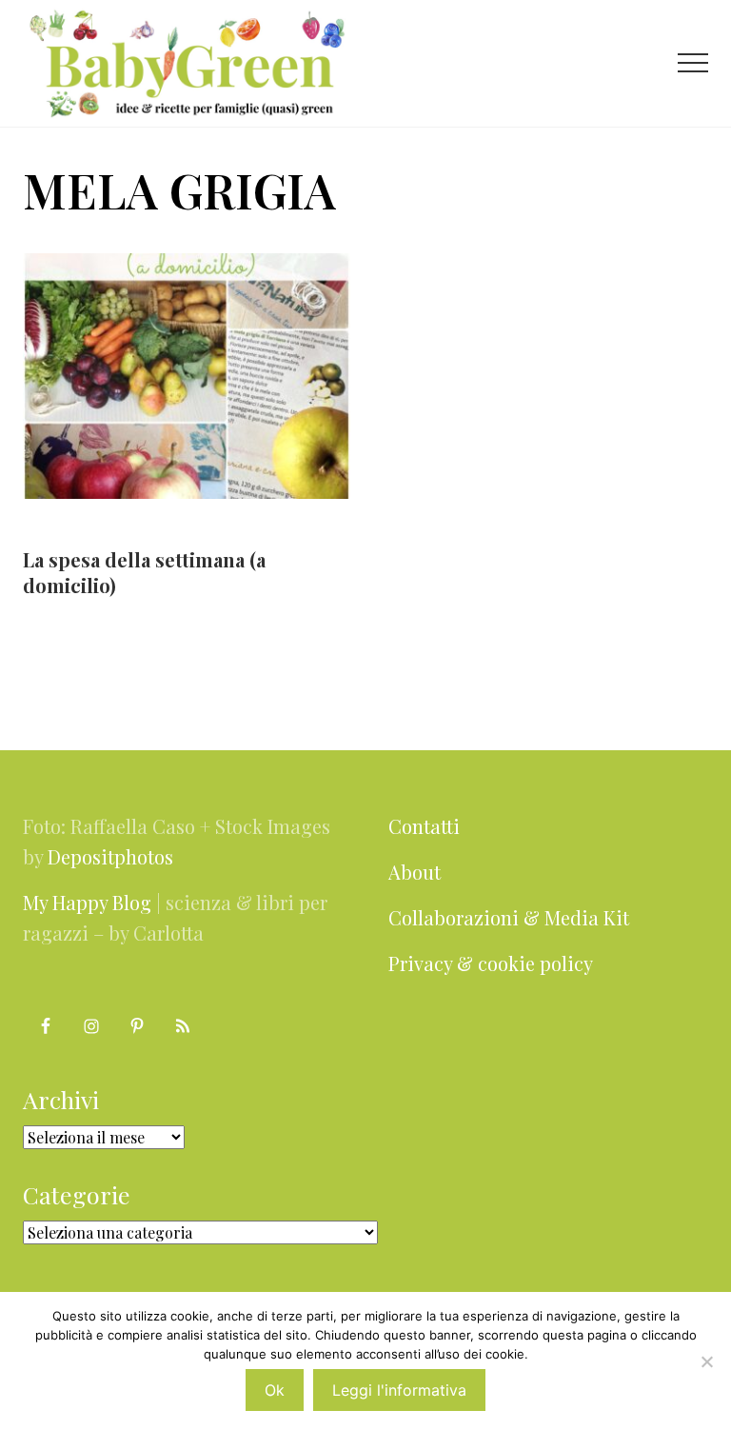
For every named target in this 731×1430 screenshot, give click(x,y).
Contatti (424, 826)
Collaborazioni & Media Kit (508, 917)
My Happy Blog (87, 902)
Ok (275, 1390)
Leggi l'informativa (399, 1390)
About (414, 871)
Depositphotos (110, 856)
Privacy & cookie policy (490, 963)
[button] (692, 63)
